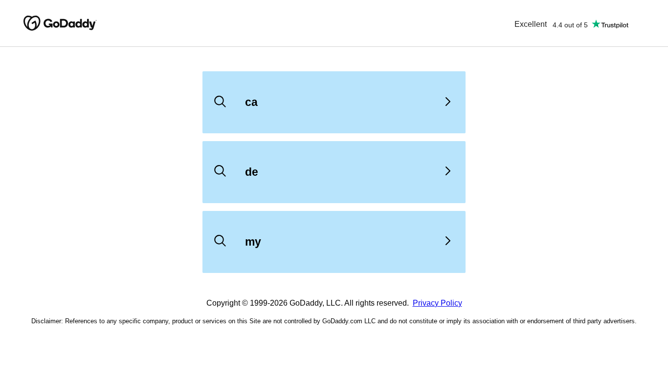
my (253, 241)
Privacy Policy (437, 303)
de (251, 172)
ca (251, 102)
